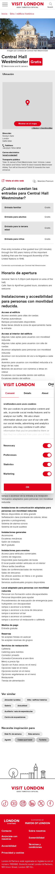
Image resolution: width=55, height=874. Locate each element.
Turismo (42, 739)
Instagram (23, 803)
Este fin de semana (13, 734)
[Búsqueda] (50, 4)
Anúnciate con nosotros (9, 837)
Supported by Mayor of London (37, 822)
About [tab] (45, 393)
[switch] (47, 455)
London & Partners (12, 822)
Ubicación (8, 74)
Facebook (50, 803)
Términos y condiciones (35, 845)
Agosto (8, 739)
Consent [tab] (10, 393)
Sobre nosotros (37, 831)
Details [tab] (27, 393)
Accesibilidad (9, 846)
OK (27, 487)
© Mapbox (35, 128)
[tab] (8, 74)
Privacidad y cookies (13, 852)
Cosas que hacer (25, 739)
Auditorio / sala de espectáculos (19, 711)
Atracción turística (12, 699)
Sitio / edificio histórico (22, 13)
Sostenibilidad (36, 837)
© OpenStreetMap (45, 128)
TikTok (5, 803)
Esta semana (34, 734)
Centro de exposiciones (15, 717)
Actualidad (22, 705)
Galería (8, 705)
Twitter (41, 803)
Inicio (4, 13)
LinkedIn (32, 803)
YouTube (14, 803)
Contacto (6, 831)
